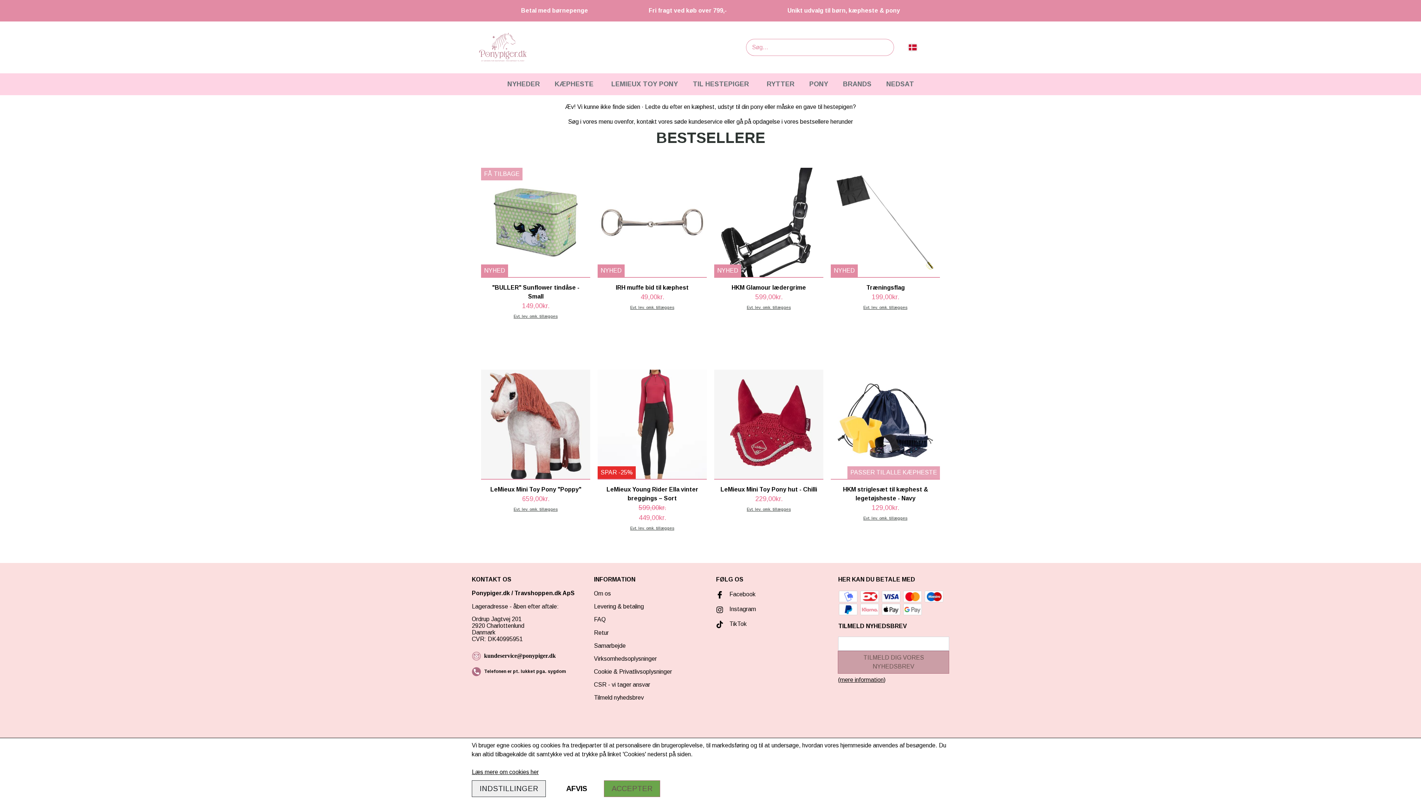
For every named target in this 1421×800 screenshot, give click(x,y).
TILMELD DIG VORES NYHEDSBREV (893, 662)
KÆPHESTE (574, 84)
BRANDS (857, 84)
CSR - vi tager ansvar (622, 684)
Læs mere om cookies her (505, 772)
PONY (818, 84)
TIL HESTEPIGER (721, 84)
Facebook (742, 594)
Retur (601, 633)
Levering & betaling (619, 606)
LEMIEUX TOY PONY (644, 84)
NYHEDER (523, 84)
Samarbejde (610, 646)
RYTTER (781, 84)
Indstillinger (509, 788)
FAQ (600, 619)
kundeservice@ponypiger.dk (520, 656)
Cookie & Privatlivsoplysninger (633, 672)
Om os (602, 593)
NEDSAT (900, 84)
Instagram (742, 609)
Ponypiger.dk (491, 593)
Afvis (576, 788)
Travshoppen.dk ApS (545, 593)
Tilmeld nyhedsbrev (619, 697)
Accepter (632, 788)
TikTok (738, 624)
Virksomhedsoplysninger (625, 659)
